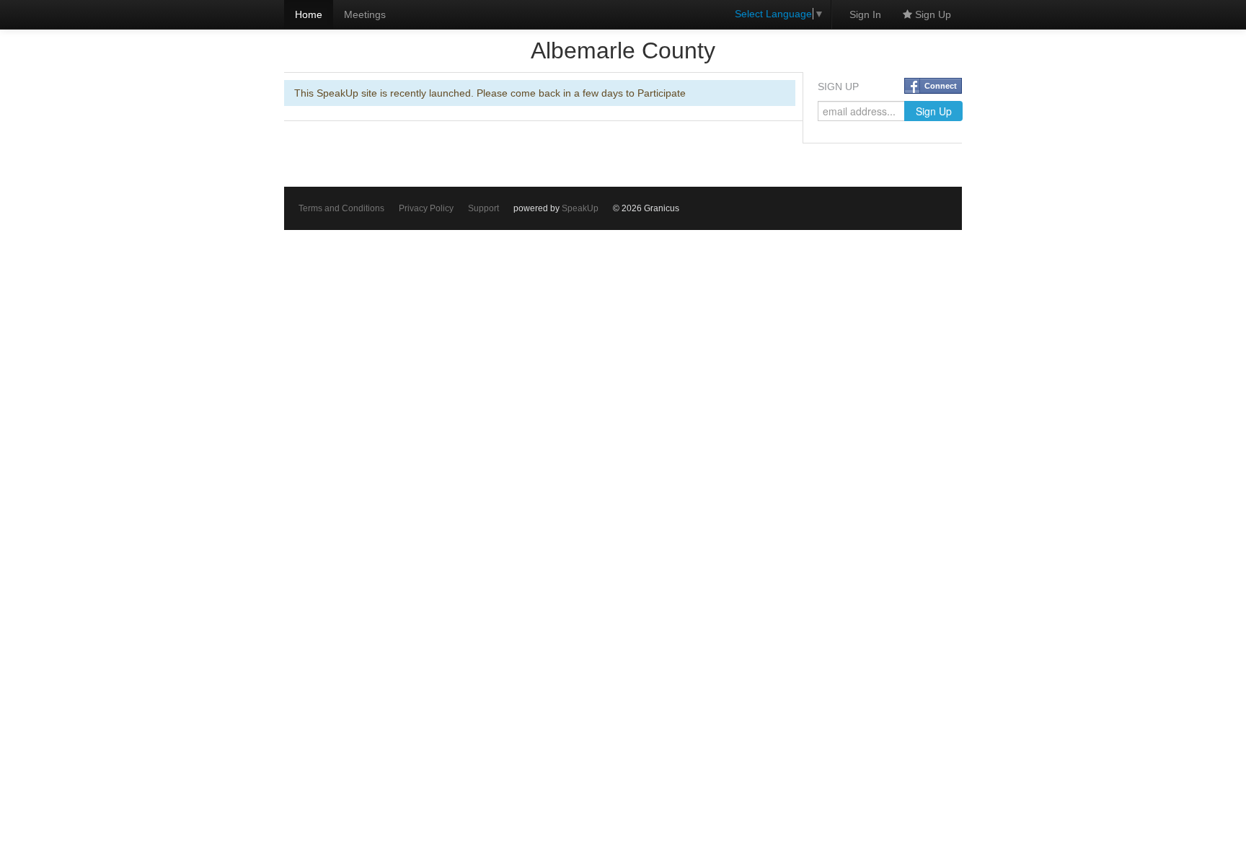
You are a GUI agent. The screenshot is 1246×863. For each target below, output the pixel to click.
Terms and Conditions (341, 208)
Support (483, 208)
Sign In (865, 14)
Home (308, 14)
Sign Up (931, 14)
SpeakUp (580, 208)
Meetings (365, 14)
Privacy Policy (426, 208)
